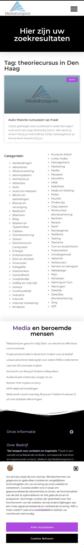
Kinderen (18, 306)
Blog (15, 219)
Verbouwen (58, 262)
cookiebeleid (42, 509)
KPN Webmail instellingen (22, 388)
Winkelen (57, 278)
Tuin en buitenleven (64, 246)
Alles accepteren (42, 527)
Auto (15, 187)
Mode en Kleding (62, 190)
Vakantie (57, 258)
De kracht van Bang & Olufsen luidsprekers (32, 371)
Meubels (57, 174)
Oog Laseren (59, 206)
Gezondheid (20, 274)
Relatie (56, 222)
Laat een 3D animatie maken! (24, 365)
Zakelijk (56, 290)
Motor (55, 194)
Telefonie (57, 234)
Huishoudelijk (21, 290)
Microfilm (57, 178)
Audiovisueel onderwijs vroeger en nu (29, 377)
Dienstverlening (23, 235)
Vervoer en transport (64, 266)
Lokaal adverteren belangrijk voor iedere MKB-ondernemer (42, 359)
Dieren (17, 239)
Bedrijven (18, 211)
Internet (17, 298)
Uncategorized (61, 254)
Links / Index (59, 158)
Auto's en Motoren (24, 191)
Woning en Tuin (61, 282)
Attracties (18, 183)
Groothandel (20, 279)
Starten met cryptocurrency (23, 382)
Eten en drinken (23, 259)
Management (60, 162)
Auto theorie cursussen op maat (33, 120)
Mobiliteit (57, 186)
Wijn (54, 274)
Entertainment (22, 255)
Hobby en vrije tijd (24, 282)
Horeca (17, 287)
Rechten (56, 218)
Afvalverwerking (23, 171)
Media (55, 170)
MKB (54, 182)
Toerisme (57, 242)
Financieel (19, 263)
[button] (76, 468)
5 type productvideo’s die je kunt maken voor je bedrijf (39, 354)
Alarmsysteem (22, 175)
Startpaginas (59, 230)
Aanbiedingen (22, 163)
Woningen (58, 286)
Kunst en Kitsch (61, 154)
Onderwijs (58, 202)
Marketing (58, 166)
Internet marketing (25, 303)
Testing (56, 238)
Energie (17, 251)
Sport (54, 226)
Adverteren (19, 167)
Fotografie (19, 267)
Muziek (56, 198)
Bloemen (18, 215)
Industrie (18, 295)
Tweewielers (59, 250)
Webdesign (58, 270)
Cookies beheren (42, 538)
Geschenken (20, 271)
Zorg (54, 302)
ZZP (53, 306)
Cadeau (17, 231)
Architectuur (20, 179)
